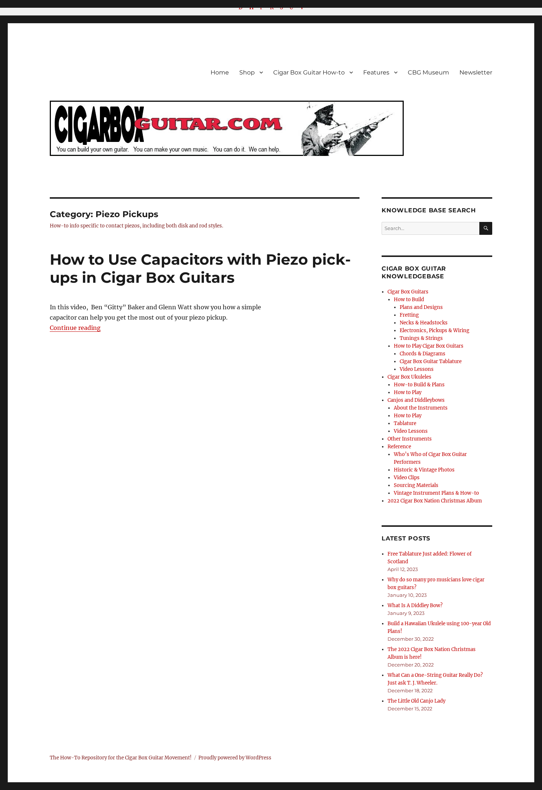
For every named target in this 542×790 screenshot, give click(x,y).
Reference (399, 446)
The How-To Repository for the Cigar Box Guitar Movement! (121, 758)
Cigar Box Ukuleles (409, 377)
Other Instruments (410, 439)
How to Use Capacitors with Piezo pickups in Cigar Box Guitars (200, 268)
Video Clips (407, 477)
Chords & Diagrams (422, 354)
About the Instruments (421, 408)
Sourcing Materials (416, 485)
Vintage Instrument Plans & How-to (436, 493)
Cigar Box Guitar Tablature (431, 361)
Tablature (405, 423)
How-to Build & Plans (419, 385)
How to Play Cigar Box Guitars (428, 346)
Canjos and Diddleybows (416, 400)
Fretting (409, 315)
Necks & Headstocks (424, 323)
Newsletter (475, 72)
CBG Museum (428, 72)
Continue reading (75, 327)
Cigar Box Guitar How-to (309, 72)
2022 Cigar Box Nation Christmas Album (435, 501)
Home (220, 72)
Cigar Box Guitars (408, 292)
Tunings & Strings (421, 338)
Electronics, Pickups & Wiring (434, 330)
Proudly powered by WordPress (234, 758)
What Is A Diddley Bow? (415, 605)
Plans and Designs (421, 307)
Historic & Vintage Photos (424, 470)
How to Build (409, 299)
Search (486, 234)
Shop (247, 72)
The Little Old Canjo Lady (416, 701)
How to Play (407, 392)
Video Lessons (417, 369)
